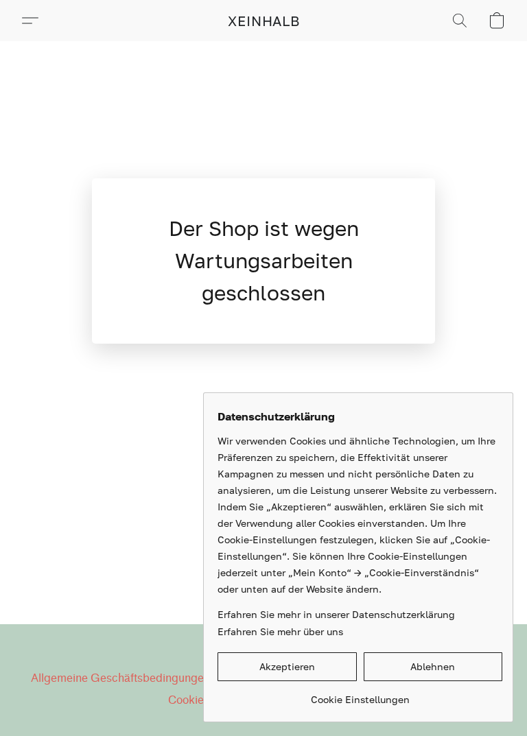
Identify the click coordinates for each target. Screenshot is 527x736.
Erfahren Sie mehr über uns (280, 631)
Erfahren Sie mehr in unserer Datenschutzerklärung (336, 614)
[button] (264, 20)
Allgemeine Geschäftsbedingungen (120, 678)
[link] (360, 694)
